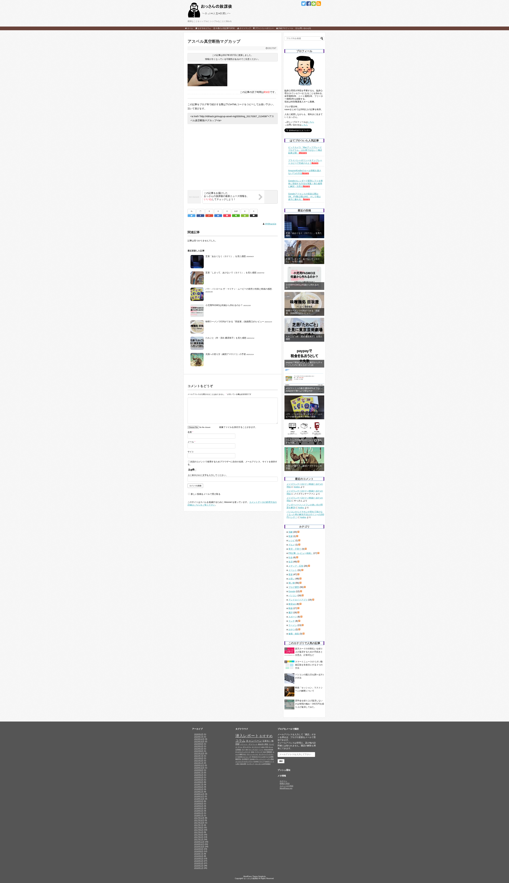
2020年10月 (199, 768)
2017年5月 (198, 830)
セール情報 (269, 756)
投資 (290, 536)
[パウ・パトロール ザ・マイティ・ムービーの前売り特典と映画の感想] (304, 407)
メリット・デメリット (248, 744)
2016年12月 (199, 842)
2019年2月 (198, 792)
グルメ (291, 545)
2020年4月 (198, 780)
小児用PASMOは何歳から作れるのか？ (224, 305)
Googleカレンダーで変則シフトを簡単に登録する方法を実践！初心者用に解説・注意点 (305, 183)
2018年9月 (198, 801)
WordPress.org (286, 788)
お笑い (291, 579)
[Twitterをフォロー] (303, 4)
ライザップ (250, 764)
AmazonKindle (268, 749)
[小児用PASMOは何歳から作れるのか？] (304, 278)
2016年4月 (198, 861)
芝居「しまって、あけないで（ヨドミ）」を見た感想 (230, 272)
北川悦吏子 (245, 759)
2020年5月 (198, 777)
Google (291, 591)
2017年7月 (198, 825)
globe (252, 752)
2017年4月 (198, 832)
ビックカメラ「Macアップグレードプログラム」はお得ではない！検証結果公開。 (305, 150)
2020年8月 (198, 770)
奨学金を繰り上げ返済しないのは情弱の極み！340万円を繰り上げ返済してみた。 (309, 704)
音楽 (290, 574)
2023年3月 (198, 749)
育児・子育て (294, 549)
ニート (261, 749)
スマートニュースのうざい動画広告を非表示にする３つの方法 (309, 664)
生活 (290, 562)
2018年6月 (198, 806)
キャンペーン (254, 740)
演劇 (290, 532)
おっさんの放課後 (251, 878)
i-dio (246, 749)
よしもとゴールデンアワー (244, 761)
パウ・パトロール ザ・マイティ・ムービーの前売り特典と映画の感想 (238, 289)
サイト (191, 452)
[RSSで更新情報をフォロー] (318, 4)
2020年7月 (198, 772)
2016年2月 (198, 866)
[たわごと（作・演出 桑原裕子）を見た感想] (304, 330)
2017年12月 (199, 818)
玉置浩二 (266, 741)
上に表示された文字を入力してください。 (208, 475)
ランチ (291, 621)
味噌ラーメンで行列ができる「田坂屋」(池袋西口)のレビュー (234, 321)
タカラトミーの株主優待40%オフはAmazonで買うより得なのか (303, 389)
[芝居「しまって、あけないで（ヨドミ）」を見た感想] (304, 252)
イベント (292, 570)
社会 (290, 557)
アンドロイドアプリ (298, 600)
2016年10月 (199, 846)
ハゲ (249, 756)
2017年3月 (198, 835)
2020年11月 (199, 765)
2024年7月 (198, 737)
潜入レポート (247, 735)
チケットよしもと (252, 754)
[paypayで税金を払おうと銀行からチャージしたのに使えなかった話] (304, 356)
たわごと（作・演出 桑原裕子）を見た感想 (225, 338)
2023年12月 (199, 739)
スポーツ (292, 617)
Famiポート (268, 761)
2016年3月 (198, 863)
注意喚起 (238, 749)
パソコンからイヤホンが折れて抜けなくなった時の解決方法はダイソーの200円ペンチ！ (305, 514)
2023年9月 (198, 744)
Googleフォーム (242, 756)
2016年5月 (198, 858)
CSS (266, 747)
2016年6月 (198, 856)
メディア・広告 (295, 566)
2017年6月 (198, 827)
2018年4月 (198, 811)
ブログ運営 (293, 587)
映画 (290, 608)
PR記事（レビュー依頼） (300, 553)
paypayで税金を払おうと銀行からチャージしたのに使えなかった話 (304, 363)
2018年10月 (199, 799)
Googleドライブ (258, 761)
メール (191, 442)
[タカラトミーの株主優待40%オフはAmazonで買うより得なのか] (304, 381)
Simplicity (262, 876)
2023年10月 (199, 741)
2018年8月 (198, 803)
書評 (290, 612)
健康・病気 (293, 634)
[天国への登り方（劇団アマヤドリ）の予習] (304, 459)
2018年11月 (199, 796)
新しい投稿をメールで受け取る (205, 494)
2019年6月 (198, 787)
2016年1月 (198, 868)
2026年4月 (198, 734)
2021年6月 (198, 758)
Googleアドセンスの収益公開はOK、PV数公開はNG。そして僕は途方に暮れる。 (304, 196)
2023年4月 (198, 746)
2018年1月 (198, 815)
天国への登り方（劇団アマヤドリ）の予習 (225, 354)
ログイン (283, 781)
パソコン (292, 595)
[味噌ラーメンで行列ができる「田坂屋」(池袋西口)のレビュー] (304, 304)
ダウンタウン (247, 747)
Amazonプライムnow (259, 756)
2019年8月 (198, 782)
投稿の (284, 783)
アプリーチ (258, 752)
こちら (311, 122)
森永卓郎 (243, 764)
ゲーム (240, 747)
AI (236, 752)
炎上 (244, 754)
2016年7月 (198, 854)
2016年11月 (199, 844)
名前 (190, 432)
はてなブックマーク (243, 752)
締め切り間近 (263, 744)
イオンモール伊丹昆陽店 (262, 764)
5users (306, 199)
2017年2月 (198, 837)
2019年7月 (198, 784)
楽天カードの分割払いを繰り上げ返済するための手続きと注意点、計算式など (309, 651)
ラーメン (292, 625)
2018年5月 (198, 808)
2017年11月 (199, 820)
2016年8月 (198, 851)
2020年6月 (198, 775)
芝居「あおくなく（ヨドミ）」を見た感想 (225, 256)
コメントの (286, 786)
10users (303, 153)
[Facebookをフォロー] (308, 4)
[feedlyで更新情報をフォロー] (313, 4)
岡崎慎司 (269, 752)
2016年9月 (198, 849)
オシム (271, 747)
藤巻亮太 (238, 759)
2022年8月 (198, 751)
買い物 (291, 583)
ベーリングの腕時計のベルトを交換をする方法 (304, 441)
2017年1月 (198, 839)
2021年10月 (199, 753)
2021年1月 (198, 763)
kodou (297, 487)
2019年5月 (198, 789)
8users (306, 186)
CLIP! (236, 211)
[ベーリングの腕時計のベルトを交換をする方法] (304, 433)
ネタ (243, 749)
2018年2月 (198, 813)
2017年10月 (199, 823)
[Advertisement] (233, 159)
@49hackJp (270, 224)
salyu (263, 747)
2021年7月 (198, 756)
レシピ (291, 540)
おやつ (291, 629)
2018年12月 (199, 794)
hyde (264, 752)
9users (314, 163)
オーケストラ (256, 747)
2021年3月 (198, 760)
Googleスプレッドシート (258, 759)
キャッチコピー (253, 749)
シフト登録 (270, 759)
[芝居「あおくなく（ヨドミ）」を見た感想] (304, 226)
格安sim (292, 604)
